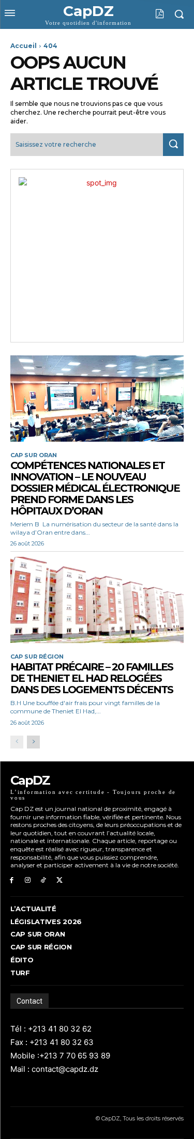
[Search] (173, 144)
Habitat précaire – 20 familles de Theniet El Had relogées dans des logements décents (91, 678)
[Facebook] (11, 880)
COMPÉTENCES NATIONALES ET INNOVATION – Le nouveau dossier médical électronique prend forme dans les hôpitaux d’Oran (95, 488)
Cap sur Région (37, 656)
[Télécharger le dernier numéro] (152, 14)
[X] (59, 880)
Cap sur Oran (33, 455)
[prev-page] (16, 742)
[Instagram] (27, 880)
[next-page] (33, 742)
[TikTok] (43, 880)
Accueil (23, 46)
